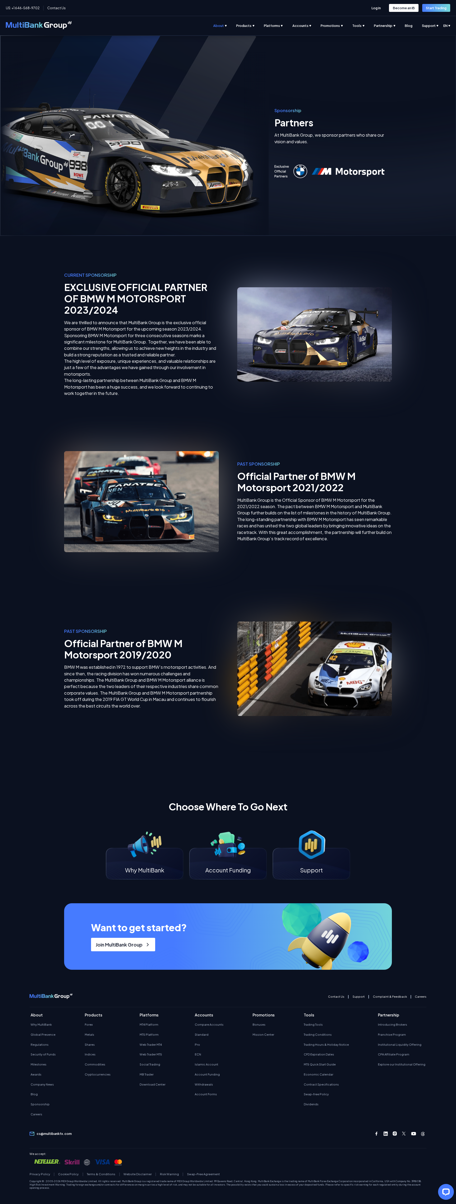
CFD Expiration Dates (319, 1054)
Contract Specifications (321, 1084)
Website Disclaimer (138, 1174)
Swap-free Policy (316, 1094)
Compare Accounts (209, 1024)
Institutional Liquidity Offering (399, 1044)
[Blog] (413, 25)
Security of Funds (43, 1054)
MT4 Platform (149, 1024)
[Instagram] (395, 1134)
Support (359, 996)
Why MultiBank (41, 1024)
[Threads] (423, 1134)
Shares (90, 1044)
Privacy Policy (40, 1174)
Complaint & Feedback (390, 996)
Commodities (95, 1064)
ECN (198, 1054)
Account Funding (207, 1074)
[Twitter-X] (404, 1134)
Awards (36, 1074)
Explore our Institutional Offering (401, 1064)
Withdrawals (204, 1084)
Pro (197, 1044)
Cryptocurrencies (98, 1074)
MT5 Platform (149, 1034)
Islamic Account (206, 1064)
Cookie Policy (68, 1174)
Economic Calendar (318, 1074)
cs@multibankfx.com (54, 1133)
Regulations (40, 1044)
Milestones (38, 1064)
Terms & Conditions (101, 1174)
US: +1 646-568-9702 (23, 8)
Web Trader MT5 (151, 1054)
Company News (42, 1084)
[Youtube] (413, 1134)
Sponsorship (40, 1104)
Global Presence (43, 1034)
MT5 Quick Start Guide (320, 1064)
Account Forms (206, 1094)
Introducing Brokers (392, 1024)
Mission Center (263, 1034)
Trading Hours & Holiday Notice (326, 1044)
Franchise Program (392, 1034)
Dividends (311, 1104)
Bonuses (259, 1024)
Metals (89, 1034)
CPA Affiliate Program (393, 1054)
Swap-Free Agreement (203, 1174)
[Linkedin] (386, 1134)
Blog (34, 1094)
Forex (89, 1024)
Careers (420, 996)
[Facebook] (376, 1134)
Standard (201, 1034)
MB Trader (147, 1074)
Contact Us (56, 8)
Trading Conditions (318, 1034)
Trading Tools (313, 1024)
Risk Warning (169, 1174)
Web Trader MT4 (151, 1044)
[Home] (39, 26)
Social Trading (150, 1064)
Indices (90, 1054)
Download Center (152, 1084)
